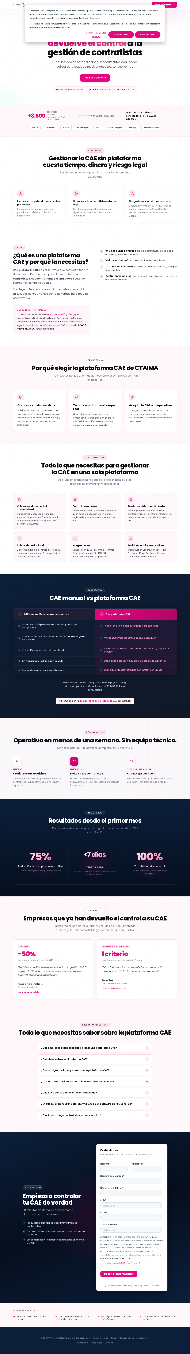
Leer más (96, 14)
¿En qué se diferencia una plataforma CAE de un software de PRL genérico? (87, 1104)
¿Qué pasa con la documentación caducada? (69, 1092)
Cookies (109, 1342)
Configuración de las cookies (96, 34)
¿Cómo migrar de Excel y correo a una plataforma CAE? (75, 1070)
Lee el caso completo (28, 992)
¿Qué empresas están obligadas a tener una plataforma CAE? (79, 1048)
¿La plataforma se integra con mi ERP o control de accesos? (77, 1081)
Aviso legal (96, 1342)
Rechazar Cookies (148, 34)
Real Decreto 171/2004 (60, 314)
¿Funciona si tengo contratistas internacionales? (71, 1115)
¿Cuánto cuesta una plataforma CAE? (64, 1059)
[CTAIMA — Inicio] (19, 5)
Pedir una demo (163, 4)
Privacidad (82, 1342)
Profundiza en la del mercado (96, 700)
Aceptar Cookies (121, 34)
